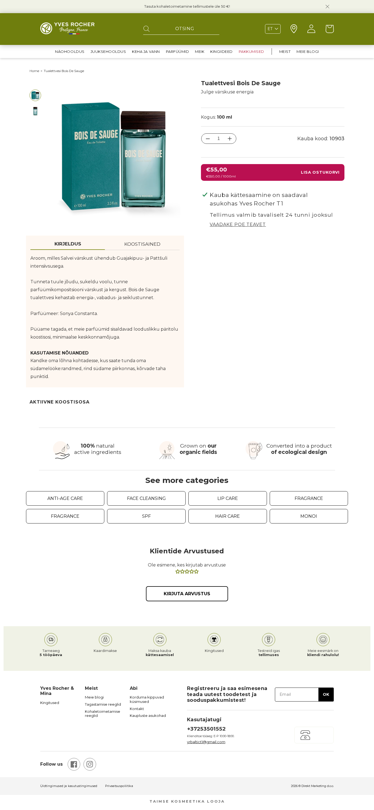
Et (269, 28)
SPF (146, 516)
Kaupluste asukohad (148, 716)
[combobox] (181, 29)
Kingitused (49, 703)
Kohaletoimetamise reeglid (102, 713)
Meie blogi (94, 697)
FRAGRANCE (309, 498)
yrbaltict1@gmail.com (206, 742)
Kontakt (137, 709)
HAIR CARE (227, 516)
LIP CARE (227, 498)
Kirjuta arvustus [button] (187, 593)
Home (34, 71)
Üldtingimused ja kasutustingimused (68, 786)
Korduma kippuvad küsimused (147, 699)
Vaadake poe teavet (238, 224)
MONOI (308, 516)
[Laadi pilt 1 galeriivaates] (35, 95)
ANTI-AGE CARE (65, 498)
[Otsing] (146, 29)
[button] (69, 51)
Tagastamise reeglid (103, 704)
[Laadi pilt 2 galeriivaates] (35, 111)
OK (326, 694)
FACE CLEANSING (146, 498)
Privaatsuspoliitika (119, 786)
